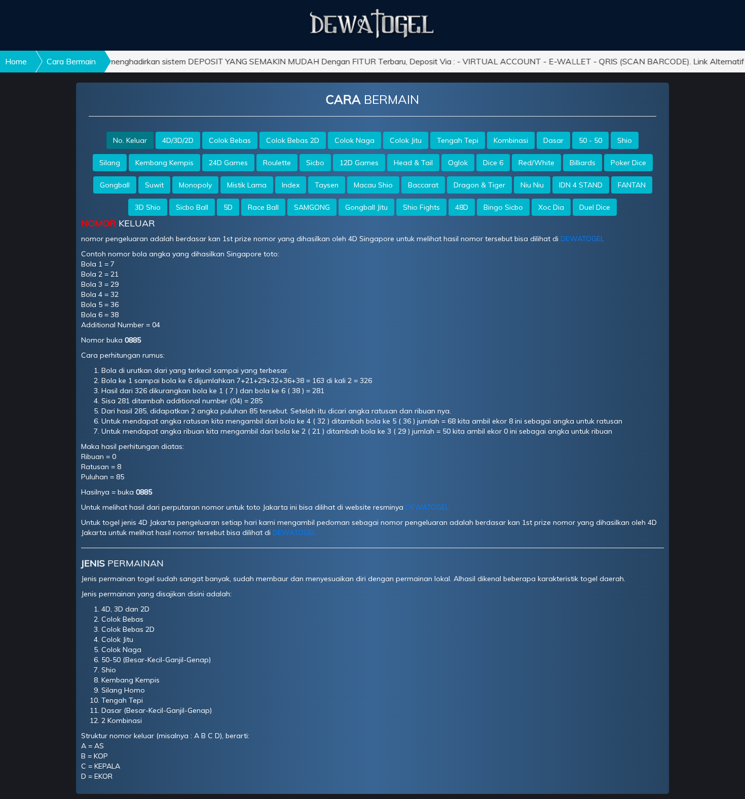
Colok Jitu (406, 140)
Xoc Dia (551, 207)
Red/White (536, 162)
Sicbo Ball (192, 207)
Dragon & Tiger (479, 184)
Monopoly (195, 184)
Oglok (458, 162)
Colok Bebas (230, 140)
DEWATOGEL (582, 238)
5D (228, 207)
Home (16, 61)
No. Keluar (130, 140)
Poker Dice (628, 162)
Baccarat (423, 184)
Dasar (553, 140)
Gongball (115, 184)
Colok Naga (354, 140)
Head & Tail (413, 162)
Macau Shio (373, 184)
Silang (109, 162)
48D (461, 207)
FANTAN (632, 184)
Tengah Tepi (457, 140)
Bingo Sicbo (503, 207)
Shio (624, 140)
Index (291, 184)
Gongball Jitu (366, 207)
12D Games (359, 162)
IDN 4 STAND (581, 184)
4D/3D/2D (178, 140)
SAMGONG (312, 207)
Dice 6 (493, 162)
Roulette (277, 162)
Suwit (154, 184)
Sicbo (315, 162)
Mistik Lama (247, 184)
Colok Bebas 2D (292, 140)
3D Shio (148, 207)
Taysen (327, 184)
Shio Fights (421, 207)
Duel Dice (594, 207)
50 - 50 (590, 140)
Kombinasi (511, 140)
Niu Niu (532, 184)
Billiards (582, 162)
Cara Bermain (71, 61)
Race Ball (263, 207)
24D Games (228, 162)
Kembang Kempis (164, 162)
